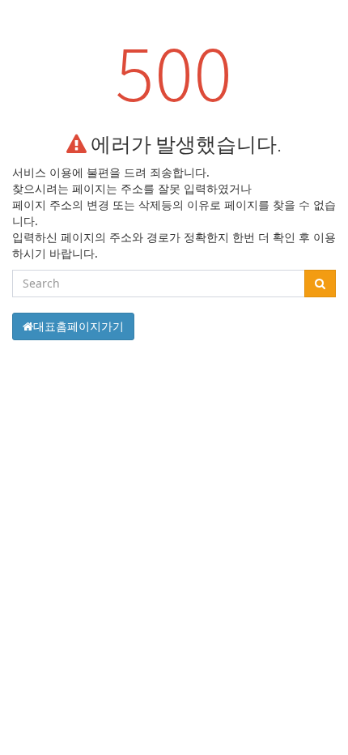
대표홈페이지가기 (78, 326)
